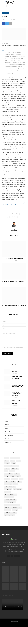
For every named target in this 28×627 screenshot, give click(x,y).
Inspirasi (7, 424)
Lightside (16, 473)
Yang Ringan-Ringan (9, 515)
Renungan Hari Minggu (9, 502)
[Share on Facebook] (3, 23)
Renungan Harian (14, 213)
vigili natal (7, 512)
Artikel (6, 458)
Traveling (15, 510)
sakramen (7, 507)
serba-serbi (7, 510)
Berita (6, 460)
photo (19, 481)
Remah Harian (5, 13)
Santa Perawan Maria (16, 507)
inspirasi (7, 468)
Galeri (6, 421)
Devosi (18, 460)
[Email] (18, 217)
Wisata (14, 512)
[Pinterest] (16, 217)
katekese (12, 471)
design (12, 460)
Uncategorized (8, 442)
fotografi (7, 463)
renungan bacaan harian (10, 494)
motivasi (7, 479)
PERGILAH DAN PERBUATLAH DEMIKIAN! (16, 402)
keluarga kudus (8, 473)
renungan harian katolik (10, 499)
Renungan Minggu (8, 504)
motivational (14, 479)
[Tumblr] (21, 217)
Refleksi (15, 484)
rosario (17, 504)
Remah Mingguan (9, 435)
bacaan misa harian (15, 458)
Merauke (12, 476)
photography (8, 484)
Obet (6, 428)
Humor (16, 466)
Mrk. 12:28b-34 (14, 204)
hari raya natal (8, 466)
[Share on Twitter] (7, 23)
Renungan (19, 211)
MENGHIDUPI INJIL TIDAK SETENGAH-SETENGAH (17, 393)
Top (14, 624)
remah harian (9, 211)
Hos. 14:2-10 (12, 203)
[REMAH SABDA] (10, 4)
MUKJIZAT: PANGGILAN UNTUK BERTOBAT (14, 305)
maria (6, 476)
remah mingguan (17, 489)
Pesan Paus (13, 481)
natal (21, 479)
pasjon (14, 230)
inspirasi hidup (15, 468)
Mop (18, 476)
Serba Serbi (8, 438)
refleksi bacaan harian (10, 486)
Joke (6, 471)
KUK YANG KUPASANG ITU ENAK (14, 258)
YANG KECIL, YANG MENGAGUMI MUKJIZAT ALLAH (17, 378)
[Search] (24, 4)
